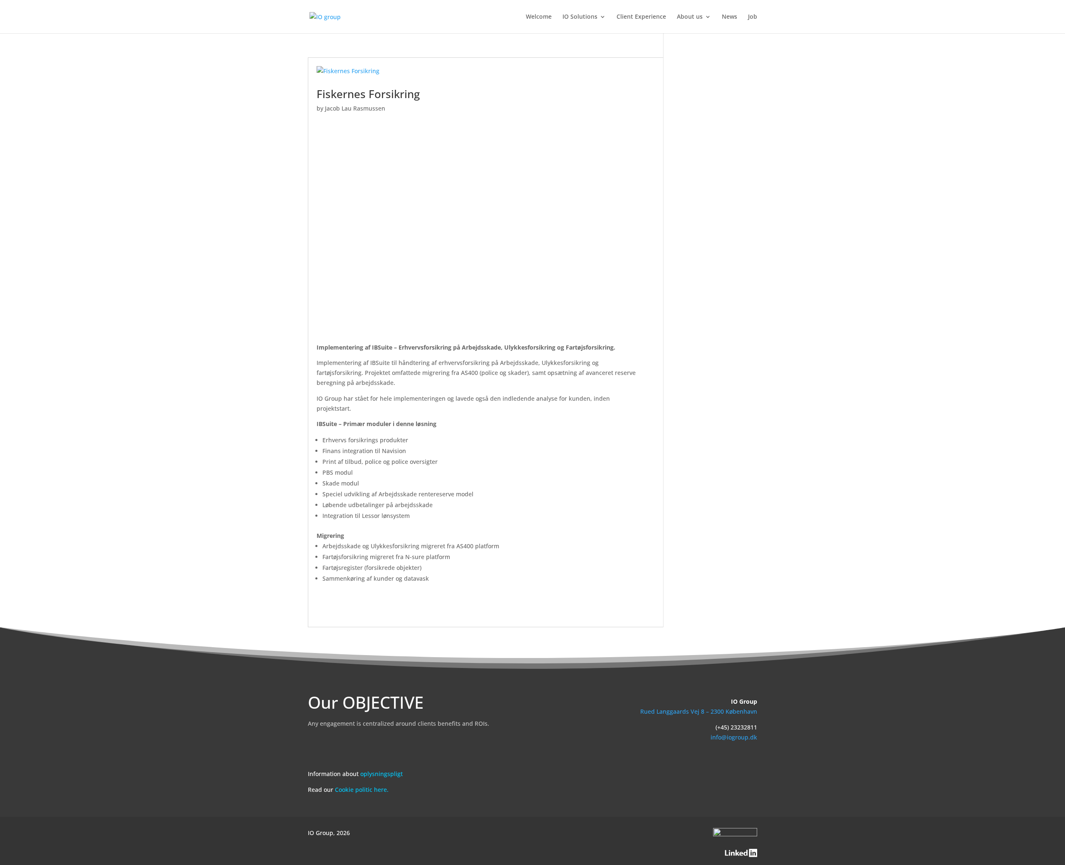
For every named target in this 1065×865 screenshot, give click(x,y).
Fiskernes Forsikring (368, 93)
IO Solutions (579, 17)
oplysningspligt (381, 774)
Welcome (539, 17)
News (729, 17)
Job (752, 17)
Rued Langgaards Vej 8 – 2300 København (698, 711)
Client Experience (641, 17)
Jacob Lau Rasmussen (355, 108)
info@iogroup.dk (734, 737)
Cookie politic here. (362, 790)
